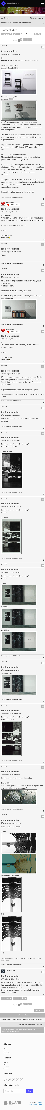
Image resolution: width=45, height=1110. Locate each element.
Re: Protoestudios (10, 209)
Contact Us (6, 1053)
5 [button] (28, 40)
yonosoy (4, 45)
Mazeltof (16, 1031)
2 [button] (21, 40)
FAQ (4, 1065)
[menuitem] (6, 18)
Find (29, 1091)
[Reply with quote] (42, 47)
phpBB (11, 1029)
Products (6, 1051)
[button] (31, 39)
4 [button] (26, 40)
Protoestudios (9, 30)
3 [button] (23, 40)
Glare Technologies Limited (35, 1103)
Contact (5, 1069)
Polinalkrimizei (10, 970)
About (5, 1049)
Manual (5, 1063)
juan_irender (10, 202)
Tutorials (6, 1067)
